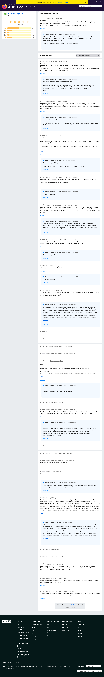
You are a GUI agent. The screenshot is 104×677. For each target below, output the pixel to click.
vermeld (12, 666)
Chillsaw (52, 549)
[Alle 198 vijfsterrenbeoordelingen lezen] (19, 28)
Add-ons (20, 621)
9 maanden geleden (71, 239)
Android (34, 636)
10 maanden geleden (57, 266)
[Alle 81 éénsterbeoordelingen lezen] (19, 37)
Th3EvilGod (53, 446)
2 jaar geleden (60, 18)
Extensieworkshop (23, 632)
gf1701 (52, 498)
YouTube (80, 627)
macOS (34, 630)
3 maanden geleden (61, 101)
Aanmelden (99, 2)
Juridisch (17, 662)
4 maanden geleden (71, 177)
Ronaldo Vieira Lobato (56, 346)
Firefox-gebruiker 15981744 (58, 409)
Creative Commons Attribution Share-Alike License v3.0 (50, 666)
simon (51, 331)
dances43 (53, 101)
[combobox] (90, 6)
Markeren (42, 28)
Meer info (43, 151)
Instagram (80, 624)
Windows (35, 627)
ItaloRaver (53, 556)
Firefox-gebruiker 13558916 (58, 177)
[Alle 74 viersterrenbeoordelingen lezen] (19, 30)
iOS (33, 633)
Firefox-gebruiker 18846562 (58, 453)
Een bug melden (22, 652)
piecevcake (53, 61)
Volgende (81, 604)
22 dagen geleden (62, 61)
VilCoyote (52, 18)
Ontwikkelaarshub (23, 635)
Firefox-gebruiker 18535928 (58, 591)
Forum (19, 649)
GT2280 (52, 339)
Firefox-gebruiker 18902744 (58, 353)
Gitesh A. (52, 564)
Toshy (52, 361)
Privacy (4, 662)
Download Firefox (38, 624)
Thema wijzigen (81, 669)
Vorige (58, 604)
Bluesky (80, 633)
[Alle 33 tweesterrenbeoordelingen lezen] (19, 35)
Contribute (65, 627)
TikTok (79, 630)
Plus (51, 471)
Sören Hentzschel (17, 16)
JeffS (51, 290)
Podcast (80, 636)
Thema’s (36, 7)
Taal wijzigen (80, 666)
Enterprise (50, 636)
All (33, 642)
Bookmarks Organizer (15, 14)
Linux (34, 639)
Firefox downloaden (62, 2)
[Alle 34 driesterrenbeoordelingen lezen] (19, 32)
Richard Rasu (53, 578)
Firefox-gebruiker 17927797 (58, 239)
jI (50, 266)
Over (18, 624)
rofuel (51, 402)
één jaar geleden (58, 290)
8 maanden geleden (71, 205)
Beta (48, 627)
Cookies (10, 662)
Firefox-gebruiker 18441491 (57, 460)
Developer (65, 630)
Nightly (49, 624)
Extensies (29, 7)
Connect (65, 624)
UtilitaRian (52, 135)
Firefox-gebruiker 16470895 (58, 205)
